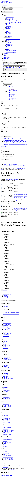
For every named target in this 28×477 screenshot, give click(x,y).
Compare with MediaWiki (15, 22)
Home (4, 14)
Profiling (5, 446)
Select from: (5, 136)
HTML (5, 124)
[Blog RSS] (12, 475)
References (8, 26)
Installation (5, 366)
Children (13, 94)
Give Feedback (6, 454)
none (6, 146)
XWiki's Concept (10, 17)
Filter (2, 108)
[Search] (8, 7)
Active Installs (9, 27)
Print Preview (14, 90)
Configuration (6, 367)
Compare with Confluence (15, 20)
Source (12, 93)
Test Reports (6, 64)
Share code (5, 460)
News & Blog (9, 18)
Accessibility (6, 336)
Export (12, 89)
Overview (5, 387)
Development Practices (8, 430)
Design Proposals (7, 434)
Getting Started (6, 357)
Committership (6, 419)
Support (5, 341)
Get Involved (9, 42)
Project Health (6, 418)
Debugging (6, 444)
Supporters (5, 306)
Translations (9, 45)
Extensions (8, 32)
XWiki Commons (7, 406)
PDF (4, 114)
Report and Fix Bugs (8, 458)
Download (5, 53)
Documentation (6, 342)
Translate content (7, 455)
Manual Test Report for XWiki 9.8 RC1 (12, 67)
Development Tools (7, 431)
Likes (12, 99)
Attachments (14, 95)
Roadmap (8, 23)
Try (4, 54)
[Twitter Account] (9, 475)
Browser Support (7, 422)
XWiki (7, 31)
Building (5, 441)
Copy (12, 86)
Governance (6, 417)
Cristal (7, 40)
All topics (5, 358)
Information (13, 98)
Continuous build (7, 442)
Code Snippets (9, 33)
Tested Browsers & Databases (10, 164)
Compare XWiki (10, 19)
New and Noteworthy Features (20, 196)
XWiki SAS (12, 469)
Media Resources (7, 333)
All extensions (6, 397)
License (8, 28)
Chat (4, 346)
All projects (9, 36)
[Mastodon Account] (4, 475)
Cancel (6, 159)
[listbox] (14, 119)
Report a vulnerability (8, 459)
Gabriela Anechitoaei (13, 79)
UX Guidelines (6, 432)
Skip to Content (4, 1)
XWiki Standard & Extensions (13, 39)
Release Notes (6, 328)
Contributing (6, 451)
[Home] (4, 60)
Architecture (6, 374)
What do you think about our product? (12, 312)
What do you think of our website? (11, 314)
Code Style (5, 429)
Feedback (8, 46)
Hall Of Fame (6, 420)
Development (9, 44)
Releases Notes (9, 24)
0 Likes (5, 290)
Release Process (7, 427)
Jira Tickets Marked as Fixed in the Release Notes (14, 165)
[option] (15, 116)
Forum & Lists (6, 345)
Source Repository (7, 439)
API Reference (6, 377)
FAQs (7, 49)
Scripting (5, 376)
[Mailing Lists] (10, 475)
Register (5, 5)
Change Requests (7, 297)
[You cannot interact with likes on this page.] (2, 290)
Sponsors (5, 348)
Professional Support (11, 52)
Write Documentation (8, 457)
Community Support (11, 50)
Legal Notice (6, 334)
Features (5, 389)
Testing (5, 443)
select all (2, 146)
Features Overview (7, 359)
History (12, 96)
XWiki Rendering (7, 405)
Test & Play (6, 453)
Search (5, 7)
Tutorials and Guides (8, 378)
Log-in (5, 6)
